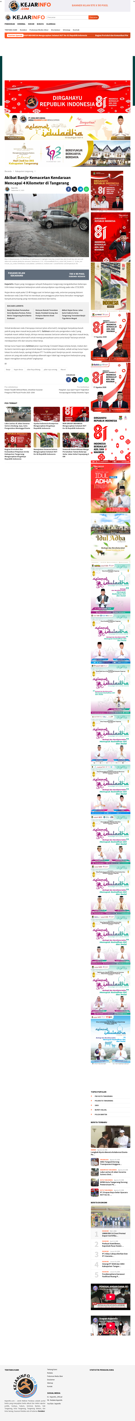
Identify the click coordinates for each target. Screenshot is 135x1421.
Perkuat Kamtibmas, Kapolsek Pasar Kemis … (113, 1244)
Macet (63, 369)
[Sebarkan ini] (68, 189)
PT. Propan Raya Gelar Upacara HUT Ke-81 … (114, 1193)
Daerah (93, 1150)
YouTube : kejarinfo (54, 1403)
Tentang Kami (52, 1369)
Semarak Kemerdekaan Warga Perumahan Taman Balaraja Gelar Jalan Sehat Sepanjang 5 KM (76, 453)
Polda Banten (101, 1114)
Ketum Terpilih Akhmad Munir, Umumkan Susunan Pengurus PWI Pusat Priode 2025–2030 (24, 390)
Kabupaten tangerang (108, 1170)
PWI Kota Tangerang (104, 1096)
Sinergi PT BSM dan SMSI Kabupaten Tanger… (113, 1265)
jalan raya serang (50, 369)
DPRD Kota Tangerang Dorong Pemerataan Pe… (113, 1183)
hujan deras (18, 369)
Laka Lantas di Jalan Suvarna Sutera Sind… (113, 1173)
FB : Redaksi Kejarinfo (54, 1400)
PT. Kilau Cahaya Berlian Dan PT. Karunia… (115, 1255)
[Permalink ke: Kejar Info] (7, 189)
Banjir (8, 369)
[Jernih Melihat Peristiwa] (25, 17)
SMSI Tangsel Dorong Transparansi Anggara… (111, 1163)
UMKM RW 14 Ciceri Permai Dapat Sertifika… (114, 1234)
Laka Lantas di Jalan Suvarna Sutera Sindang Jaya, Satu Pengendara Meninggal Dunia (17, 425)
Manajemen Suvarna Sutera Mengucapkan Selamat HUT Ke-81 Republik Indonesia (45, 451)
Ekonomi (105, 1231)
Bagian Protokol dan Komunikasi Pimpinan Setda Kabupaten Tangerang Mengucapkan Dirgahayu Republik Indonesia (17, 454)
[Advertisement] (67, 60)
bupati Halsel (101, 1110)
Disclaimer (51, 1380)
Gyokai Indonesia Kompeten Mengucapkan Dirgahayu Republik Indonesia (46, 425)
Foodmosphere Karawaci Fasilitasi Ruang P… (113, 1275)
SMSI (97, 1105)
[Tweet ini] (74, 189)
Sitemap (50, 1383)
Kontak (49, 1386)
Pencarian (94, 17)
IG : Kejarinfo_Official (54, 1397)
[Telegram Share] (80, 189)
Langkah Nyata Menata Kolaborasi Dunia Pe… (109, 1153)
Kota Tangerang (106, 1180)
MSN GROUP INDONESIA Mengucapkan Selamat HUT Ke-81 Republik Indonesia (74, 425)
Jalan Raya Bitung (33, 369)
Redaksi (41, 1411)
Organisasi (104, 1160)
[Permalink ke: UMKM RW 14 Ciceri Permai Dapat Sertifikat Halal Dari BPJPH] (110, 1217)
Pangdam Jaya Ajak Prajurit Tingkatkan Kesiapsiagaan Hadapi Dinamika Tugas (74, 390)
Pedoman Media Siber (55, 1376)
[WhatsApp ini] (86, 189)
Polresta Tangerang (104, 1101)
